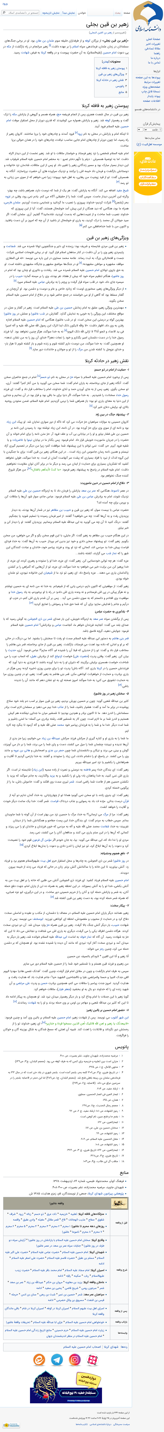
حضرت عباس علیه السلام (45, 1252)
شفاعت (105, 826)
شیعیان (48, 572)
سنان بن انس (28, 1294)
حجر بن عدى (56, 750)
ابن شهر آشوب (120, 1017)
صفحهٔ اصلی (153, 39)
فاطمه (87, 769)
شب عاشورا (38, 313)
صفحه (127, 13)
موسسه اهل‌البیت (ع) (149, 144)
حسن (44, 983)
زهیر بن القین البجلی (101, 33)
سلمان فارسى (12, 202)
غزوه (8, 196)
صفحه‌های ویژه (151, 87)
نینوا (29, 440)
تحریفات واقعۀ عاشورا (18, 1322)
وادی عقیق (29, 1219)
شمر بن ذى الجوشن (40, 619)
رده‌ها (124, 1346)
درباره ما (155, 58)
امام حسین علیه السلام (75, 1252)
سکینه (77, 1276)
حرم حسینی (61, 1330)
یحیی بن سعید (53, 1288)
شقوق (101, 1219)
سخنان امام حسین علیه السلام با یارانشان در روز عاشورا (59, 1240)
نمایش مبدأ (69, 13)
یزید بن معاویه (73, 1282)
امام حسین (109, 52)
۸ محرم (86, 1232)
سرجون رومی (89, 1288)
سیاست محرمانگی (121, 1424)
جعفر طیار (64, 989)
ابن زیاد (11, 421)
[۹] (30, 348)
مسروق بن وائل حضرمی (70, 1300)
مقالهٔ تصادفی (152, 48)
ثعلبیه (74, 1214)
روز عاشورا (118, 276)
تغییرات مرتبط (152, 82)
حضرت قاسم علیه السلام (61, 1258)
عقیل (34, 656)
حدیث (12, 650)
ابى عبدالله (61, 936)
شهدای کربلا (111, 1346)
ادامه (101, 1263)
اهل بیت (45, 860)
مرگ (80, 349)
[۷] (15, 281)
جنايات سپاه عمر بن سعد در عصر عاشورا (58, 1246)
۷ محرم (98, 1232)
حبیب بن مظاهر (61, 510)
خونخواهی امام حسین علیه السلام (85, 1322)
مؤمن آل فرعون (42, 840)
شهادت (25, 52)
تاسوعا (115, 490)
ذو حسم (45, 377)
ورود (5, 3)
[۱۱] (91, 406)
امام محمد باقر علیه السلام (47, 1270)
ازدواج (58, 656)
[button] (125, 60)
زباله (28, 1214)
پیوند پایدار (153, 96)
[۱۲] (29, 468)
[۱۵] (21, 845)
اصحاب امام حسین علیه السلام (82, 1346)
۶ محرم (10, 1226)
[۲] (76, 133)
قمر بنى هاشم (120, 638)
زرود (80, 133)
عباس (41, 282)
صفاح (91, 1219)
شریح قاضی (71, 1288)
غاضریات (17, 440)
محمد (60, 725)
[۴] (113, 201)
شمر (71, 781)
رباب (86, 1276)
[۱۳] (31, 603)
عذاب (60, 707)
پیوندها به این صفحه (148, 77)
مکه (9, 46)
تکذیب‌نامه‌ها (82, 1424)
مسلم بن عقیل (86, 1258)
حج (59, 114)
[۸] (65, 330)
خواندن (82, 13)
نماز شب (111, 553)
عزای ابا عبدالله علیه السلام (48, 1322)
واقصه (16, 1219)
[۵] (80, 225)
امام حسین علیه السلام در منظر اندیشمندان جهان (74, 1336)
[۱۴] (120, 685)
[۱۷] (15, 1002)
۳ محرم (44, 1226)
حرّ (71, 377)
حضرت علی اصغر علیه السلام (28, 1258)
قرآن (126, 801)
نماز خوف (85, 936)
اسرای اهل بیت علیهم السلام (88, 1308)
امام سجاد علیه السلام (77, 1270)
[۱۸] (43, 1022)
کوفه (87, 40)
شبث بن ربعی (47, 1294)
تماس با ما (154, 62)
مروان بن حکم (54, 1282)
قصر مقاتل (53, 1219)
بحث (117, 13)
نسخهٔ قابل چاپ (150, 91)
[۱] (50, 45)
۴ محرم (32, 1226)
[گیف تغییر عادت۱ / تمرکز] (148, 177)
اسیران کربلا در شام (33, 1308)
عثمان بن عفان (45, 40)
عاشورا (65, 1232)
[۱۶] (52, 897)
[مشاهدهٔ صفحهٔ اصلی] (148, 16)
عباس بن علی (85, 496)
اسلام (75, 46)
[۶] (80, 263)
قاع (63, 1219)
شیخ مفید (122, 190)
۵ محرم (21, 1226)
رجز (102, 949)
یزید (52, 775)
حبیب (19, 276)
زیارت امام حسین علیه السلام (87, 1330)
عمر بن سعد (88, 490)
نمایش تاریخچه (50, 13)
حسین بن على (63, 307)
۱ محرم (66, 1226)
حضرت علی (81, 656)
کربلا (43, 52)
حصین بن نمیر (66, 1294)
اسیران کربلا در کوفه (58, 1308)
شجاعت (11, 246)
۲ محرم (55, 1226)
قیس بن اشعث (95, 1300)
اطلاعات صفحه (151, 101)
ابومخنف (38, 919)
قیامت (54, 801)
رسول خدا (123, 395)
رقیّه (68, 1276)
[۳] (117, 182)
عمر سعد (98, 619)
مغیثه (41, 1219)
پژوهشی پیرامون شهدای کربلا (106, 1193)
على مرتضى (23, 983)
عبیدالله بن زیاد (51, 738)
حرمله (14, 1294)
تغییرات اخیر (153, 44)
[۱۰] (38, 376)
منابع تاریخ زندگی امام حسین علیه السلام (28, 1330)
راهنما (157, 53)
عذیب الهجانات (76, 1219)
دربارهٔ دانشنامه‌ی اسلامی (100, 1424)
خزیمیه (64, 1214)
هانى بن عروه (22, 750)
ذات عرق (52, 1214)
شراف (12, 1214)
